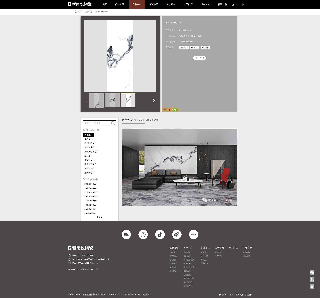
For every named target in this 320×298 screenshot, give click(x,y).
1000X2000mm (91, 197)
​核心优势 (173, 260)
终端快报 (204, 256)
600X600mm (90, 213)
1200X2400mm (101, 12)
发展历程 (173, 264)
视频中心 (204, 264)
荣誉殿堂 (173, 267)
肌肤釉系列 (89, 147)
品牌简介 (173, 252)
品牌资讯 (204, 252)
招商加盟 (205, 4)
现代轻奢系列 (90, 143)
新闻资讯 (154, 4)
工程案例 (218, 256)
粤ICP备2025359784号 (132, 295)
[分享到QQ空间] (172, 110)
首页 (105, 4)
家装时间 (95, 269)
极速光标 (85, 269)
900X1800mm (90, 188)
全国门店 (188, 4)
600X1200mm (90, 205)
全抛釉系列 (89, 160)
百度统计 (145, 295)
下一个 (199, 58)
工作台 (231, 295)
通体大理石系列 (91, 152)
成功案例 (171, 4)
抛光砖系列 (89, 173)
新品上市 (204, 260)
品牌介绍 (119, 4)
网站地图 (222, 295)
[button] (86, 101)
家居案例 (218, 252)
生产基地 (173, 256)
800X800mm (90, 209)
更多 (99, 217)
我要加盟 (246, 256)
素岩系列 (88, 139)
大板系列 (88, 12)
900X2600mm (90, 184)
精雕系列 (88, 156)
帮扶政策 (246, 252)
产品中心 (137, 4)
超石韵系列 (89, 168)
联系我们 (222, 4)
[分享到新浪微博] (169, 110)
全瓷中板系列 (90, 164)
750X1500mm (90, 201)
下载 (240, 4)
